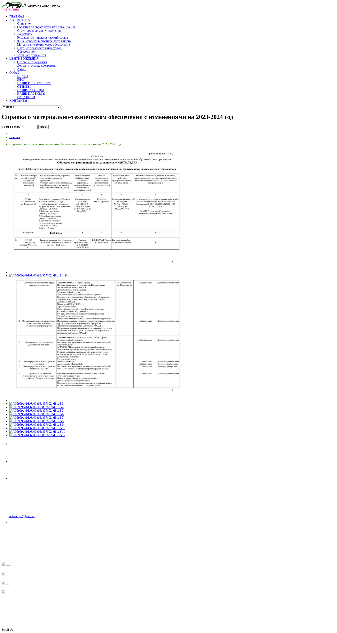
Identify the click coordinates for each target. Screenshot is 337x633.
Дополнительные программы (36, 65)
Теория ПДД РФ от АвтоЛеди (29, 541)
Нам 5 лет (16, 537)
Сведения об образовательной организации (46, 27)
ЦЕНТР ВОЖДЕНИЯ (24, 58)
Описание (24, 23)
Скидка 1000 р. (25, 460)
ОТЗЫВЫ (24, 86)
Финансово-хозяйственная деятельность (44, 41)
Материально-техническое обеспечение (43, 44)
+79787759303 (23, 443)
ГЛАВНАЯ (16, 16)
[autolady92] (31, 9)
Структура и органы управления (39, 30)
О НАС (14, 72)
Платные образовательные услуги (39, 48)
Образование (26, 51)
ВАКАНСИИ (26, 97)
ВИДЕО (22, 76)
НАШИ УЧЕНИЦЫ (30, 90)
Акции (21, 69)
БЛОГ (21, 79)
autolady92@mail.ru (22, 516)
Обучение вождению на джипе (30, 548)
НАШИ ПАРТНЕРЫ (31, 93)
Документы (25, 34)
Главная (14, 137)
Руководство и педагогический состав (42, 37)
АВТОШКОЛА (19, 20)
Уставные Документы (31, 55)
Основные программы (32, 62)
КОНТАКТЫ (18, 100)
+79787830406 (23, 477)
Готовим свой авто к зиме (26, 544)
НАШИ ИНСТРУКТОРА (34, 83)
